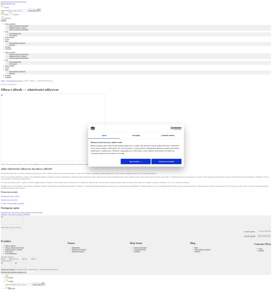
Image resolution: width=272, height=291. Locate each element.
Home (3, 81)
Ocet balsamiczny (15, 33)
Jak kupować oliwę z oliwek (10, 196)
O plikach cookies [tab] (168, 135)
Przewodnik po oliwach (17, 43)
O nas (7, 39)
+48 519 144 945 (249, 236)
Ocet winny (13, 35)
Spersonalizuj (134, 161)
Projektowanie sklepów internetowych (14, 272)
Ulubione (8, 49)
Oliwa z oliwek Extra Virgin (18, 26)
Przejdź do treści (20, 2)
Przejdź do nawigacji (8, 2)
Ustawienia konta (140, 249)
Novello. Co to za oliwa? (9, 200)
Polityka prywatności (79, 249)
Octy (6, 31)
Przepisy (12, 45)
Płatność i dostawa (78, 251)
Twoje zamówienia (140, 248)
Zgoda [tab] (104, 135)
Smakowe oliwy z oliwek (17, 28)
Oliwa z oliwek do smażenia (18, 29)
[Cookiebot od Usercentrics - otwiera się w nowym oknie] (172, 128)
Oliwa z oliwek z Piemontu (15, 214)
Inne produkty (10, 37)
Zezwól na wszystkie (166, 161)
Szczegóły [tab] (136, 135)
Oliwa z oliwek (10, 24)
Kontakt (8, 47)
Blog (6, 41)
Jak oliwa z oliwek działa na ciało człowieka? (22, 212)
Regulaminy (76, 248)
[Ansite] (31, 272)
